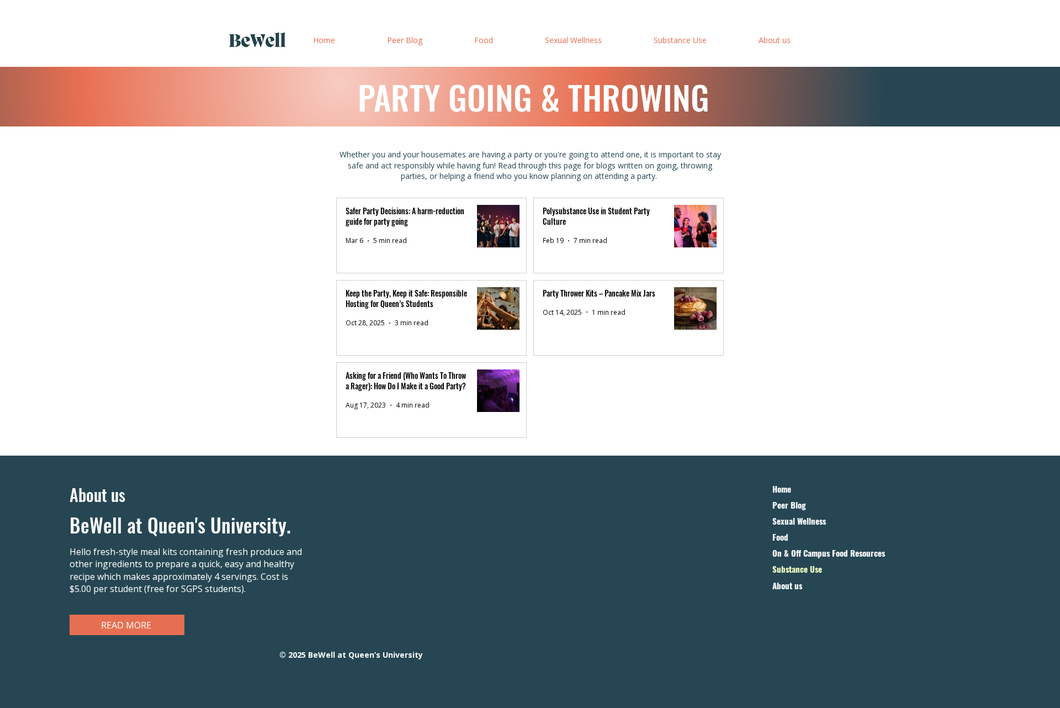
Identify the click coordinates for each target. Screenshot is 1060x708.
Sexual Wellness (799, 521)
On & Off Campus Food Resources (828, 553)
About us (787, 585)
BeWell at (106, 524)
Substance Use (797, 569)
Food (780, 537)
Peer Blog (789, 505)
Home (781, 489)
